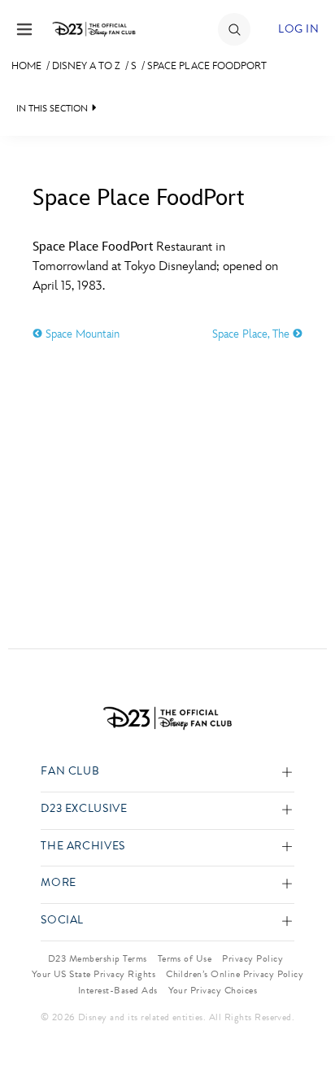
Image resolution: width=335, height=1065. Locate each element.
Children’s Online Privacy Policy (234, 974)
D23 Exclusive (84, 809)
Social (62, 921)
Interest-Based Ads (118, 990)
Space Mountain (81, 334)
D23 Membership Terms (97, 958)
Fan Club (70, 772)
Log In (298, 28)
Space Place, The (252, 334)
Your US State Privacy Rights (93, 974)
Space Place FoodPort (207, 65)
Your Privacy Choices (213, 990)
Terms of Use (185, 958)
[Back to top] (304, 1010)
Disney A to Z (86, 65)
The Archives (83, 846)
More (58, 883)
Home (26, 65)
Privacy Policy (252, 958)
